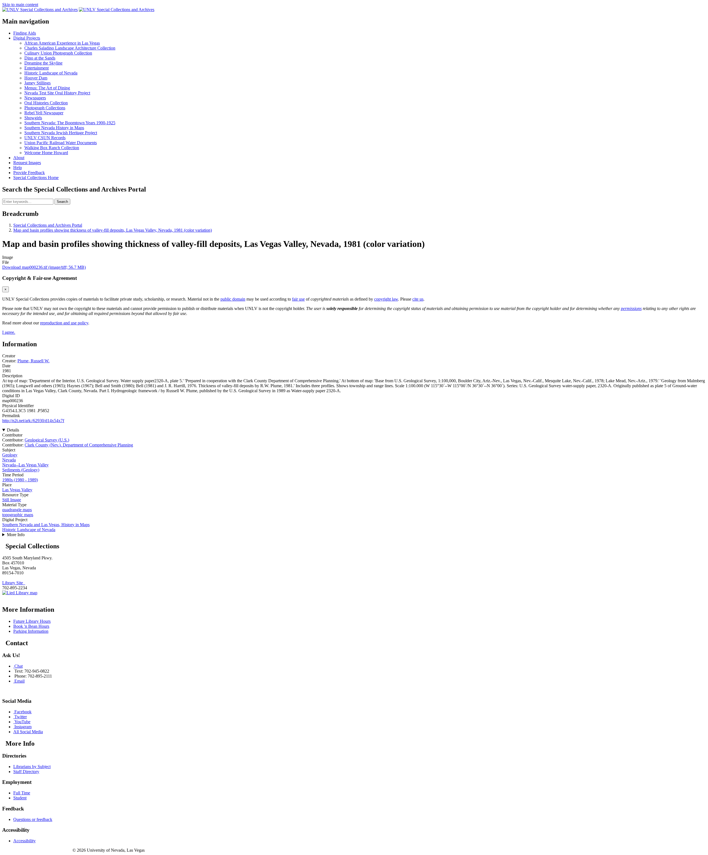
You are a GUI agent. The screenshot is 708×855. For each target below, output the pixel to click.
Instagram (23, 726)
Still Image (11, 499)
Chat (18, 666)
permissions (631, 308)
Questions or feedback (32, 819)
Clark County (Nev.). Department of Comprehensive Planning (79, 445)
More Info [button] (16, 534)
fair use (298, 299)
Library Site (13, 582)
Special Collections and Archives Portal (47, 225)
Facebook (23, 711)
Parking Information (30, 631)
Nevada (9, 460)
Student (20, 797)
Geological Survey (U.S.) (47, 440)
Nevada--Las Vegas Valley (25, 465)
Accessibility (24, 840)
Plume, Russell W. (33, 360)
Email (19, 681)
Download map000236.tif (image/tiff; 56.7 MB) (44, 267)
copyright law (386, 299)
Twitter (20, 716)
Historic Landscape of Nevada (28, 529)
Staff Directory (26, 771)
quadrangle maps (17, 509)
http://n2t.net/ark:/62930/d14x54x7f (33, 420)
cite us (417, 299)
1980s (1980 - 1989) (20, 479)
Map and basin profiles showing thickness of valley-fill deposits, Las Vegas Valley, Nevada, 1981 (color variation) (112, 230)
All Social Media (28, 731)
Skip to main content (20, 4)
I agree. (8, 332)
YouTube (22, 721)
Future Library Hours (32, 621)
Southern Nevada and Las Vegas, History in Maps (46, 524)
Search (62, 202)
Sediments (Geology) (20, 469)
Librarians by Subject (32, 766)
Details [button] (13, 430)
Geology (9, 455)
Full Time (21, 793)
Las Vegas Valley (17, 489)
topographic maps (17, 514)
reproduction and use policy (64, 323)
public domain (232, 299)
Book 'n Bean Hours (31, 626)
